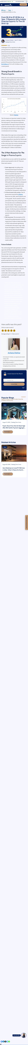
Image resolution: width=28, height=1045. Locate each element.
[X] (5, 1041)
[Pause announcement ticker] (26, 1)
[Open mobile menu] (1, 5)
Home (4, 10)
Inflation (20, 194)
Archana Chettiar (14, 353)
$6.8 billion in (5, 64)
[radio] (2, 331)
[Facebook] (1, 1041)
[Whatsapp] (9, 1041)
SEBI (18, 307)
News (9, 10)
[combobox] (5, 380)
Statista (16, 115)
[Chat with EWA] (23, 1035)
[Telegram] (7, 1041)
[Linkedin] (3, 1041)
